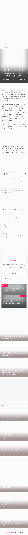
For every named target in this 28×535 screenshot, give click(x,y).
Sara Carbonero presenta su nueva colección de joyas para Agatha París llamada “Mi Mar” (13, 236)
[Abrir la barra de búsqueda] (25, 47)
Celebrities (22, 79)
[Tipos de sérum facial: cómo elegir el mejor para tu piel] (14, 340)
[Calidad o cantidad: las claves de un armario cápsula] (14, 440)
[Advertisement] (14, 30)
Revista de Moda (19, 532)
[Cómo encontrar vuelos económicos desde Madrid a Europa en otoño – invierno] (14, 420)
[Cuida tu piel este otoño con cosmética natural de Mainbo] (14, 356)
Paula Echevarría (7, 278)
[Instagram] (13, 273)
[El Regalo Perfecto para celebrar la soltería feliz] (14, 527)
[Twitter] (15, 273)
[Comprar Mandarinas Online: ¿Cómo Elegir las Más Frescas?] (14, 507)
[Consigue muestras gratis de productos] (14, 491)
